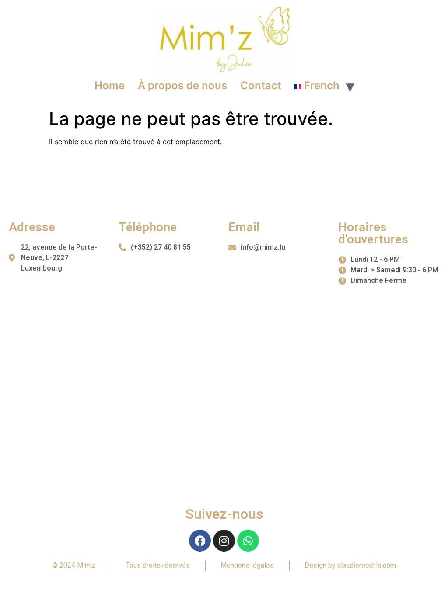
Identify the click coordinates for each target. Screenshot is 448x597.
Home (109, 85)
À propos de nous (182, 85)
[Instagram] (224, 541)
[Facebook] (200, 541)
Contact (260, 85)
